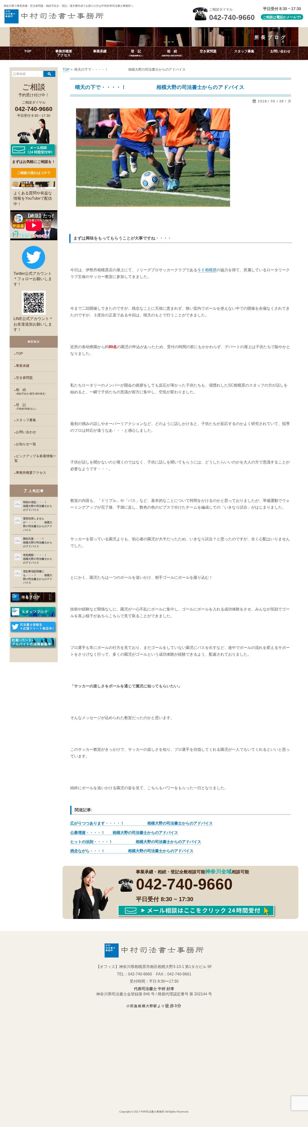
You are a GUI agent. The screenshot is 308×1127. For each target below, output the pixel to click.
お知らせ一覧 (26, 444)
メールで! (293, 17)
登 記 (26, 406)
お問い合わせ (26, 432)
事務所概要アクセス (31, 472)
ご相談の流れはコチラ (34, 173)
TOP (19, 353)
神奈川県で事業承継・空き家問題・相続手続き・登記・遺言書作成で (68, 5)
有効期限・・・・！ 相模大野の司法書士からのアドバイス (38, 559)
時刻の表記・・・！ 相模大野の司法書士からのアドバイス (38, 506)
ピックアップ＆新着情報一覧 (35, 458)
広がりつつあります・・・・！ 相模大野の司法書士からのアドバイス (141, 823)
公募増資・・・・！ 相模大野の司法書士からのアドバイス (124, 833)
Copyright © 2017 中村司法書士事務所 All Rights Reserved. (154, 1111)
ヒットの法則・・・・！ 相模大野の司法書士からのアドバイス (135, 842)
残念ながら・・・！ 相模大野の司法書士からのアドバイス (131, 851)
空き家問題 (24, 378)
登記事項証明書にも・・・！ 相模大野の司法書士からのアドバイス (37, 577)
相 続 (30, 391)
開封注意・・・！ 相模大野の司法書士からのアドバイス (38, 542)
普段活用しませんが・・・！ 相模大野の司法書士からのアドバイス (37, 524)
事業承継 (22, 366)
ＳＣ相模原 (207, 270)
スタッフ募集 (26, 420)
